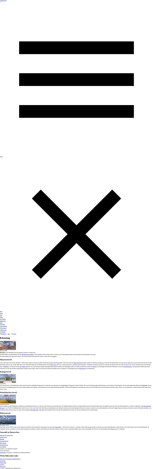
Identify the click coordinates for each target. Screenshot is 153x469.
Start (1, 311)
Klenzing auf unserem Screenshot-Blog (10, 459)
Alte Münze (23, 366)
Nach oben (2, 466)
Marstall (94, 366)
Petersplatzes (58, 427)
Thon (129, 362)
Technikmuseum (127, 366)
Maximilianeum (34, 410)
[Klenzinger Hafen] (8, 419)
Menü (1, 157)
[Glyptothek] (8, 378)
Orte (1, 315)
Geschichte (3, 319)
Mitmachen (3, 321)
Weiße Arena (53, 364)
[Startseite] (76, 0)
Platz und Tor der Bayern (6, 435)
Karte (1, 313)
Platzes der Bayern (78, 362)
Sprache (2, 464)
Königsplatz (144, 385)
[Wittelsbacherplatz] (8, 399)
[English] (76, 322)
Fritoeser (11, 387)
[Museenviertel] (8, 345)
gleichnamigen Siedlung (28, 354)
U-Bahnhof (6, 366)
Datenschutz (3, 462)
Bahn (1, 317)
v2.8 (19, 468)
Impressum (2, 461)
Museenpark (82, 368)
